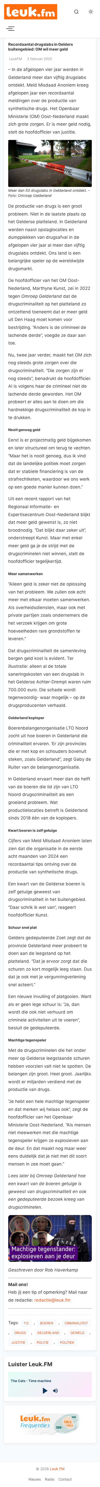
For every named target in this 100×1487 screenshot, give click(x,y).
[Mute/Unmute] (55, 1391)
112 (26, 1323)
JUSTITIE (18, 1342)
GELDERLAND (48, 1333)
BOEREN (46, 1323)
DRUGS (20, 1333)
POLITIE (43, 1342)
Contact (65, 1479)
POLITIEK (67, 1342)
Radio (49, 1479)
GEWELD (77, 1333)
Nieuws (34, 1479)
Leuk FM (57, 1469)
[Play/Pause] (44, 1390)
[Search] (76, 12)
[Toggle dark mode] (91, 12)
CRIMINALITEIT (76, 1323)
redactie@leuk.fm (52, 1300)
